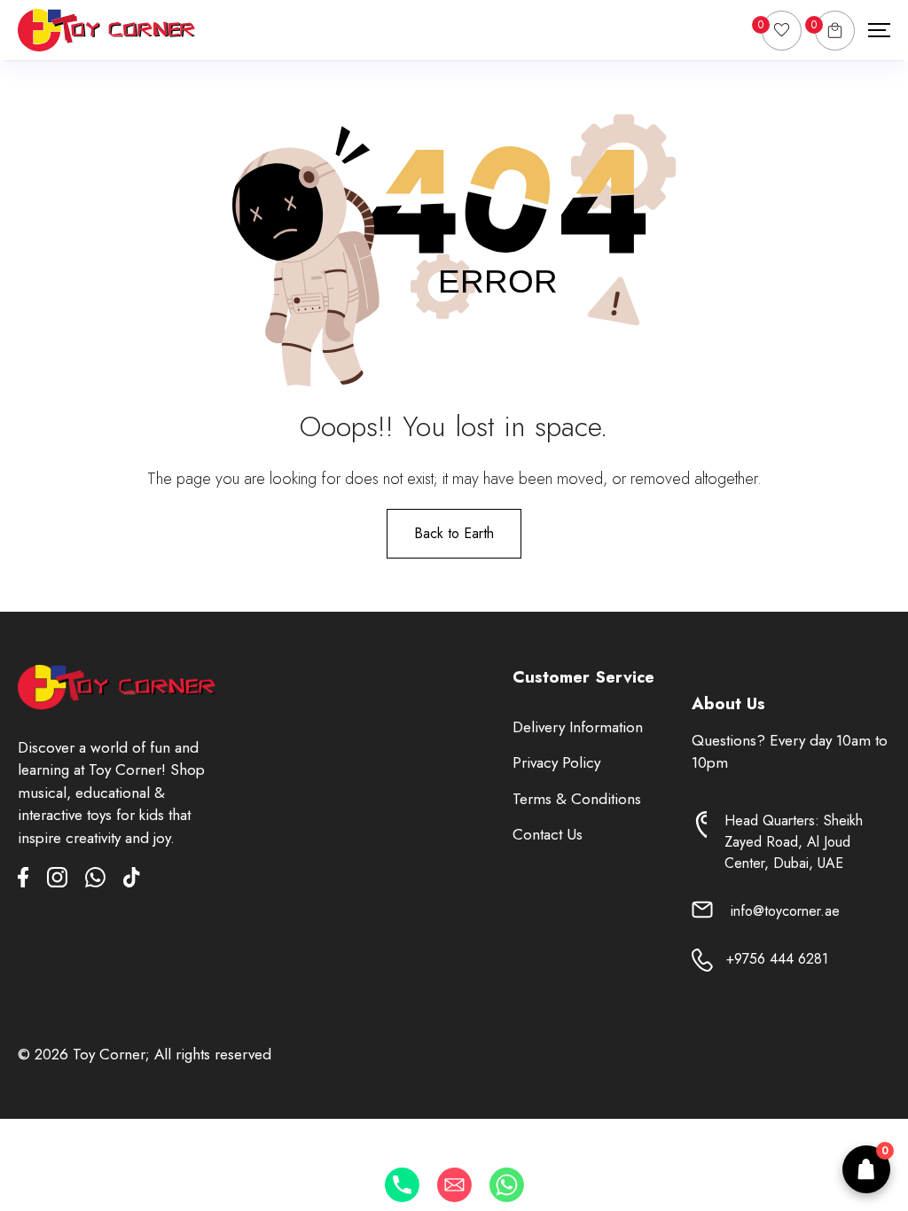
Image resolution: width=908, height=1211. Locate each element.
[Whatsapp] (506, 1185)
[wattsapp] (104, 881)
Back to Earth (454, 533)
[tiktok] (131, 881)
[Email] (454, 1185)
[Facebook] (32, 881)
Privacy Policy (556, 762)
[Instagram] (66, 881)
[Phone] (402, 1185)
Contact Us (548, 834)
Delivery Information (578, 727)
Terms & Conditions (577, 798)
